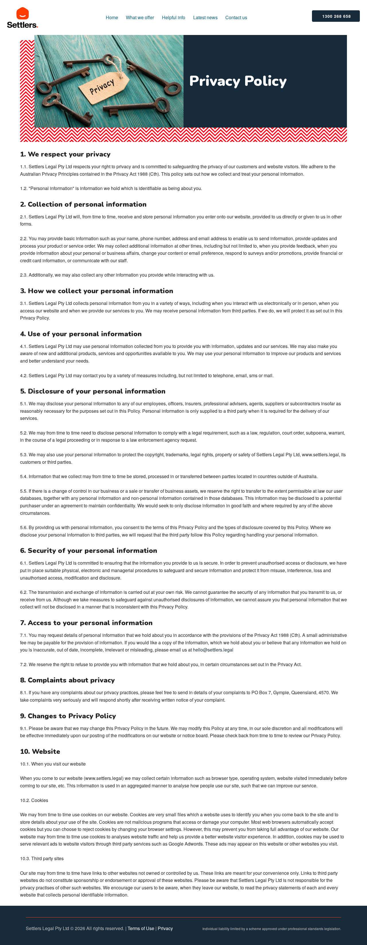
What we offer (140, 17)
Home (112, 17)
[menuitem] (112, 17)
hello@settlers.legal (213, 649)
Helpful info (173, 17)
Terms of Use (141, 928)
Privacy (165, 928)
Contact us (236, 17)
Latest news (205, 17)
